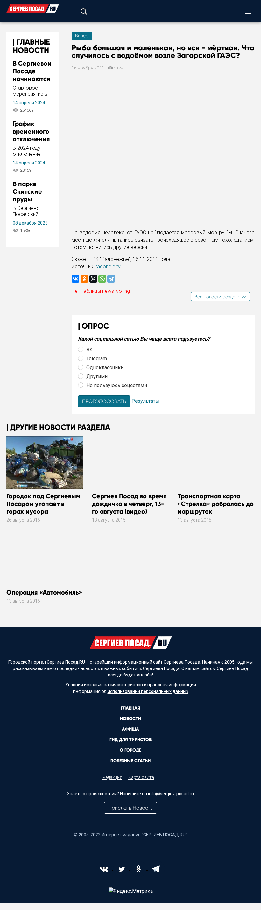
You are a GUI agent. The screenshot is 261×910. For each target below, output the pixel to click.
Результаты (145, 401)
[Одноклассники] (84, 279)
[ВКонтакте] (75, 279)
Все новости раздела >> (220, 296)
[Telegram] (111, 279)
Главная (130, 708)
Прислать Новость (130, 808)
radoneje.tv (108, 267)
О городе (130, 750)
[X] (93, 279)
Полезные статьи (130, 760)
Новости (130, 718)
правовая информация (171, 684)
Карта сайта (141, 777)
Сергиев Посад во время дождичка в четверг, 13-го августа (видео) (129, 503)
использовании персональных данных (148, 691)
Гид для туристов (130, 739)
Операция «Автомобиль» (44, 592)
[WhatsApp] (102, 279)
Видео (81, 35)
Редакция (112, 777)
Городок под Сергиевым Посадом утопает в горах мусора (43, 503)
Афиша (130, 729)
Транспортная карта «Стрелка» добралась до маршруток (216, 503)
